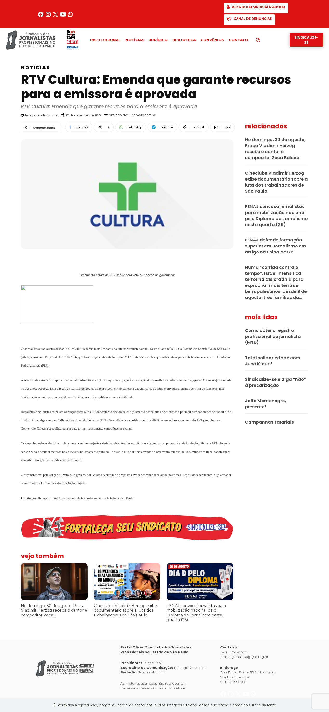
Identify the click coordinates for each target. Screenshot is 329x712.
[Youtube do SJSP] (63, 16)
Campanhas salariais (269, 422)
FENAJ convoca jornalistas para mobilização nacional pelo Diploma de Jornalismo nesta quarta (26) (196, 612)
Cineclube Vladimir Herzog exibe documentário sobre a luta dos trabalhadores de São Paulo (125, 610)
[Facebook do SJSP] (41, 16)
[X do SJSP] (56, 16)
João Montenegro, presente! (265, 404)
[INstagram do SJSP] (48, 16)
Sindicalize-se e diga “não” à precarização (275, 382)
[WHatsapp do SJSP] (70, 16)
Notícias (35, 67)
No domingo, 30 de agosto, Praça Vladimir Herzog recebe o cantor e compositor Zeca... (54, 610)
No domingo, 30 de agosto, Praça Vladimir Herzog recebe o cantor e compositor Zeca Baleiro (275, 148)
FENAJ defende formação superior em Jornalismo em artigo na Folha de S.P (275, 246)
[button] (265, 39)
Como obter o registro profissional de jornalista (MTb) (273, 336)
